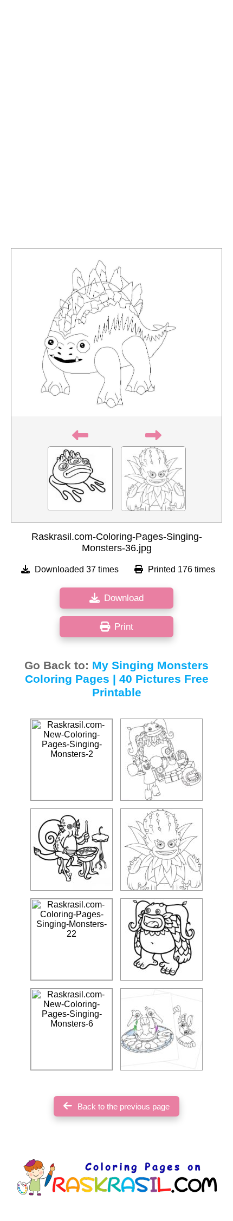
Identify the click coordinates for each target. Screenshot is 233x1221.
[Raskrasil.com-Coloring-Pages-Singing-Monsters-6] (161, 939)
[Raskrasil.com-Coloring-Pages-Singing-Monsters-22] (71, 939)
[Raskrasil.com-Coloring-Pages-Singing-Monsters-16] (161, 760)
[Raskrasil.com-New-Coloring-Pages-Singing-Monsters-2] (71, 760)
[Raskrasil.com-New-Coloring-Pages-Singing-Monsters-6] (71, 1029)
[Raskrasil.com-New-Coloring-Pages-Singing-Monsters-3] (161, 849)
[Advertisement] (116, 127)
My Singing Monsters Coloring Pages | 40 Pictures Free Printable (117, 679)
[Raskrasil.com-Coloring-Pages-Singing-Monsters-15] (161, 1029)
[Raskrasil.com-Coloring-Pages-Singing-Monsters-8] (71, 849)
